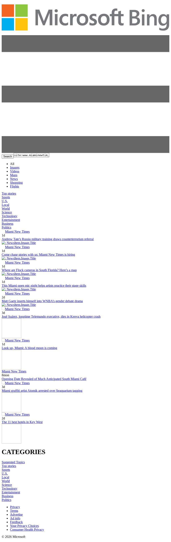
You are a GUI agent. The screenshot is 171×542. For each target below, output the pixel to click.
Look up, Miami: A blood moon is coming (29, 348)
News (14, 179)
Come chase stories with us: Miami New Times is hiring (38, 254)
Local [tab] (5, 205)
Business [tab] (7, 223)
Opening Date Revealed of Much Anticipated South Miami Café (44, 379)
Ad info (15, 518)
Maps (13, 175)
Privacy (15, 507)
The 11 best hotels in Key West (22, 422)
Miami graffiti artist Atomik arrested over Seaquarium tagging (42, 390)
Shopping (16, 182)
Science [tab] (7, 212)
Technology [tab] (9, 216)
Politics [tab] (6, 227)
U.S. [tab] (5, 201)
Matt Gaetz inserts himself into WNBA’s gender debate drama (42, 301)
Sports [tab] (6, 197)
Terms (14, 510)
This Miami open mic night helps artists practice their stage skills (44, 285)
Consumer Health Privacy (27, 529)
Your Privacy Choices (24, 526)
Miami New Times (17, 231)
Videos (14, 171)
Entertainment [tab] (11, 220)
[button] (85, 152)
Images (14, 167)
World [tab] (6, 208)
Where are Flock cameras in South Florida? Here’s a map (39, 270)
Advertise (16, 514)
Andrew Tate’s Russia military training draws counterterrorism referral (48, 239)
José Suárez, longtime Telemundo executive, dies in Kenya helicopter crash (51, 316)
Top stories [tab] (9, 193)
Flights (14, 186)
